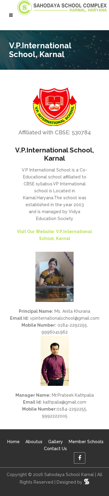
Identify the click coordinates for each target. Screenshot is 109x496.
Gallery (55, 441)
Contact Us (55, 448)
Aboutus (33, 441)
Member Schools (86, 441)
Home (13, 441)
